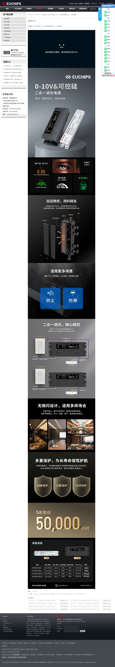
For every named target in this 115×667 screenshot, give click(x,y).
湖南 (108, 36)
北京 (108, 67)
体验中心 (81, 3)
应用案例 (50, 8)
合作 (108, 15)
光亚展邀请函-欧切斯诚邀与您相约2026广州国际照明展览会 (42, 610)
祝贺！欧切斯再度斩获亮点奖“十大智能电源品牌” (70, 594)
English (76, 3)
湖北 (108, 39)
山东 (108, 30)
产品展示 (29, 8)
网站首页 (94, 3)
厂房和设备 (7, 37)
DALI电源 (41, 627)
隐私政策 (6, 40)
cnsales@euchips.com (90, 662)
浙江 (108, 24)
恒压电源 (35, 591)
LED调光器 (29, 625)
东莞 (108, 61)
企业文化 (6, 25)
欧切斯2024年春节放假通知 (41, 594)
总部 (108, 12)
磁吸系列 (6, 627)
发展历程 (6, 28)
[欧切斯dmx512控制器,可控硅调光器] (11, 3)
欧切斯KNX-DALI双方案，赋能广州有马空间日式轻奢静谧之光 (22, 82)
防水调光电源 (7, 629)
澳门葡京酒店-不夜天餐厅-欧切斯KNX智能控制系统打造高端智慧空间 (85, 601)
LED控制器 (33, 627)
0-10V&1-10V (7, 623)
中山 (108, 55)
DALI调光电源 (68, 654)
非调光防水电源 (8, 631)
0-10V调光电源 (85, 654)
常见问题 (101, 3)
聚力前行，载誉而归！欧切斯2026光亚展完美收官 (18, 76)
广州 (108, 58)
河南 (108, 43)
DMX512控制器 (49, 654)
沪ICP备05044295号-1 (13, 652)
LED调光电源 (38, 623)
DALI (4, 619)
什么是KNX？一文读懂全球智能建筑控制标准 (17, 66)
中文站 (71, 3)
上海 (108, 21)
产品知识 (61, 8)
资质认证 (6, 34)
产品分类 (4, 616)
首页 (7, 8)
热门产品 (14, 50)
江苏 (108, 27)
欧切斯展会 (7, 31)
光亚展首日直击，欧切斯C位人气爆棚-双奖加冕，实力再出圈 (22, 79)
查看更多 (37, 635)
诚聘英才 (87, 3)
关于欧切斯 (18, 8)
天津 (108, 70)
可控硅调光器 (38, 625)
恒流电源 (33, 654)
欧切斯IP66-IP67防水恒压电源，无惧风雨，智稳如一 (19, 72)
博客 (28, 649)
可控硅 (5, 621)
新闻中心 (39, 8)
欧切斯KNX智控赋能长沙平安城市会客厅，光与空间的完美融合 (85, 610)
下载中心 (56, 643)
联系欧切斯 (109, 3)
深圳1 (109, 49)
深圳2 (109, 52)
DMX (4, 625)
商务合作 (72, 8)
